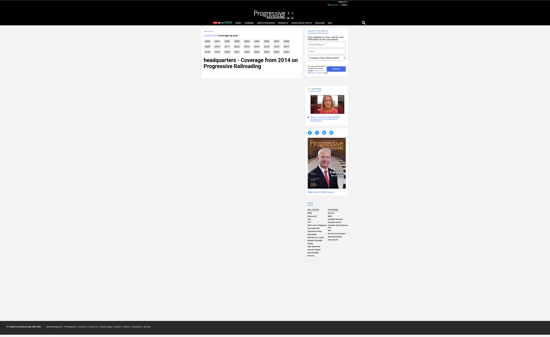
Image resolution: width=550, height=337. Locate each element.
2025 (276, 52)
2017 (286, 46)
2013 (247, 46)
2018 (207, 52)
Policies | (126, 327)
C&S (309, 219)
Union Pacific (333, 239)
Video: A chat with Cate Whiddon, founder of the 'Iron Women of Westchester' (325, 119)
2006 (266, 41)
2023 (256, 52)
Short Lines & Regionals (317, 225)
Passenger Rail (314, 228)
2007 (276, 41)
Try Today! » (337, 5)
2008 (286, 41)
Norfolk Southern (335, 236)
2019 (217, 52)
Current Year (210, 35)
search (364, 22)
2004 (247, 41)
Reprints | (117, 327)
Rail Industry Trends (316, 237)
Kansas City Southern (337, 233)
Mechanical (312, 216)
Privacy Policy (319, 71)
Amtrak (331, 213)
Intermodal (312, 234)
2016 (276, 46)
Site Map (147, 327)
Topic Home (208, 31)
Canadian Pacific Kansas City (338, 226)
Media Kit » (343, 2)
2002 (227, 41)
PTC (309, 222)
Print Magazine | (70, 327)
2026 (286, 52)
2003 (237, 41)
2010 (217, 46)
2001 (217, 41)
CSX (329, 230)
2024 (266, 52)
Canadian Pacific (334, 222)
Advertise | (83, 327)
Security (311, 255)
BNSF (330, 216)
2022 (247, 52)
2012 (237, 46)
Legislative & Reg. (315, 231)
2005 (256, 41)
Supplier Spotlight (315, 240)
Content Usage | (106, 327)
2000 (207, 41)
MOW (310, 213)
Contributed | (137, 327)
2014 (256, 46)
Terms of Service (317, 73)
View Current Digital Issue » (321, 192)
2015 (266, 46)
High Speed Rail (314, 246)
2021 (237, 52)
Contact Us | (93, 327)
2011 (227, 46)
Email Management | (54, 327)
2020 (227, 52)
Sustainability (313, 252)
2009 (207, 46)
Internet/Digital (314, 249)
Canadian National (335, 219)
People (310, 243)
